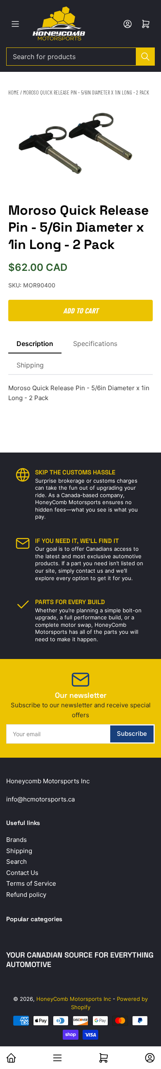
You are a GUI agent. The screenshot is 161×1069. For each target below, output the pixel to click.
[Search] (145, 56)
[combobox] (80, 56)
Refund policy (26, 894)
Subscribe (132, 733)
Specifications (95, 343)
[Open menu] (15, 24)
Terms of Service (31, 883)
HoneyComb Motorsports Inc (73, 999)
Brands (16, 840)
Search (16, 861)
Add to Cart (80, 310)
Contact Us (22, 873)
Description (35, 343)
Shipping (30, 365)
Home (13, 92)
